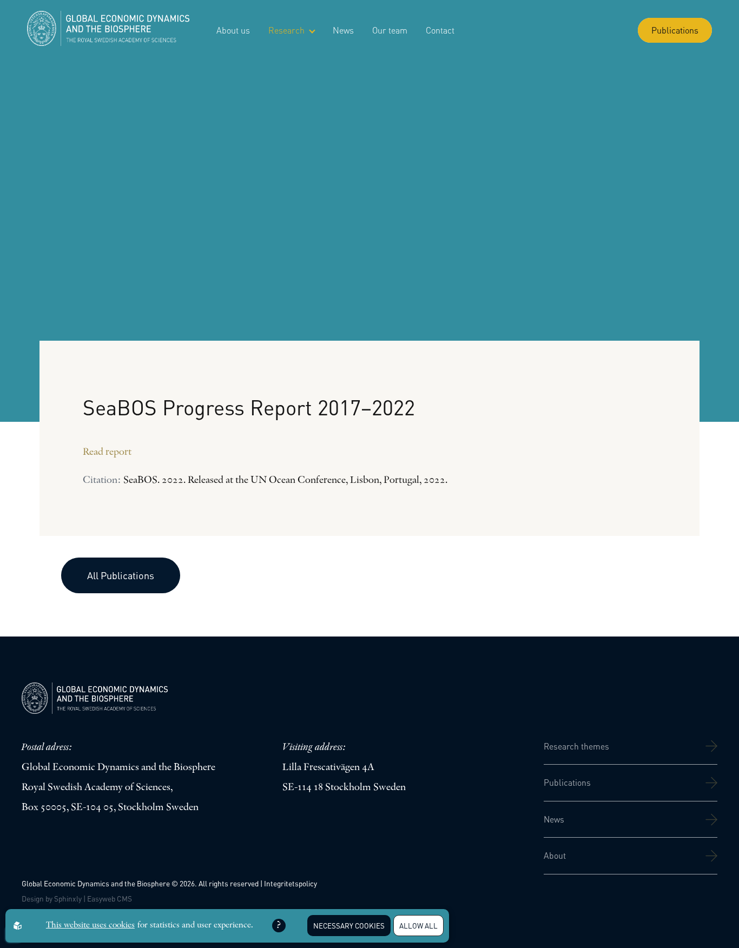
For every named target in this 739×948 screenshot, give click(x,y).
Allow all (418, 925)
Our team (389, 30)
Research (286, 30)
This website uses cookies (90, 925)
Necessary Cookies (349, 925)
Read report (107, 452)
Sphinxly (68, 898)
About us (233, 30)
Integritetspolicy (290, 883)
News (343, 30)
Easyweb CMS (109, 898)
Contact (440, 30)
